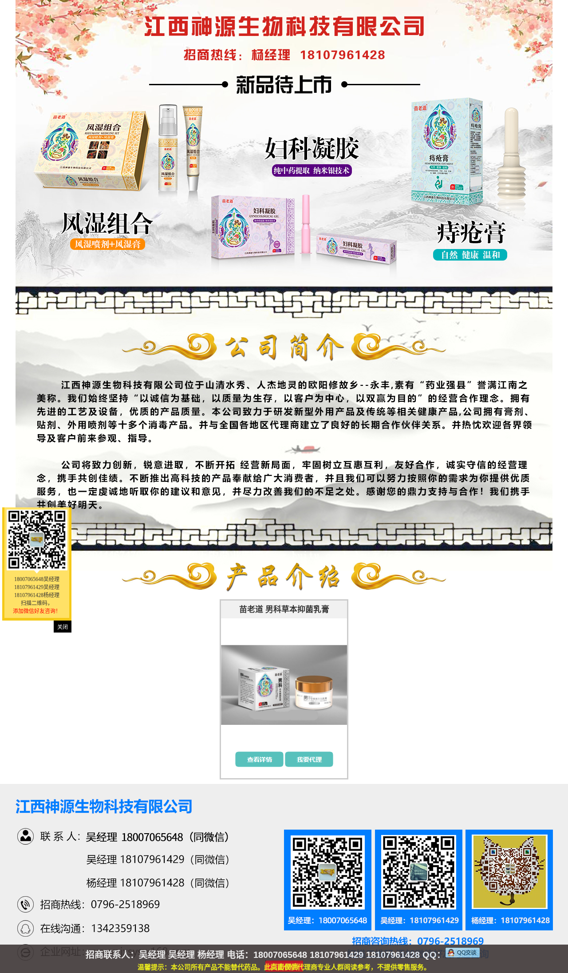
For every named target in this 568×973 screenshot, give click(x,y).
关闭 (62, 627)
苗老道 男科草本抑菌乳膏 (284, 609)
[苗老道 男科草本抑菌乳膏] (284, 685)
